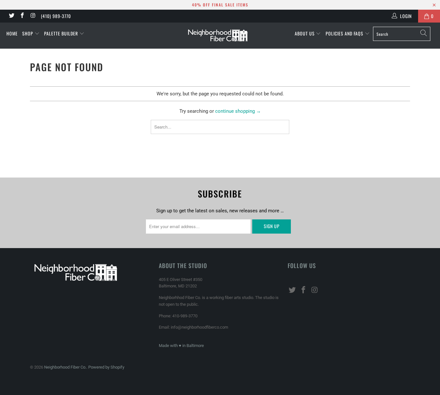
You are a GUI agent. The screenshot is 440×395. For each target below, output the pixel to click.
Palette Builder (61, 33)
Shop (28, 33)
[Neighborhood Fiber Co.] (220, 35)
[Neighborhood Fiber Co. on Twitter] (11, 16)
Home (12, 33)
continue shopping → (238, 111)
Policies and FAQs (345, 33)
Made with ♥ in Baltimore (181, 345)
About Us (305, 33)
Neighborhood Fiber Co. (65, 367)
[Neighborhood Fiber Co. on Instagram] (33, 16)
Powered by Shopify (106, 367)
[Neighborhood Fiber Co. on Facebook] (22, 16)
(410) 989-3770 (56, 16)
